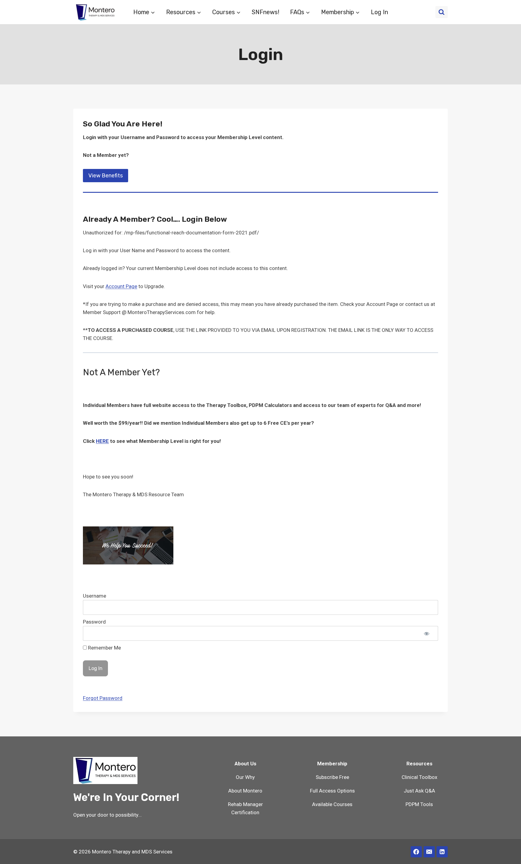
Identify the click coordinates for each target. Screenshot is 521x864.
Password (94, 622)
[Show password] (426, 633)
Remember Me (104, 648)
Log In (379, 12)
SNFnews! (265, 12)
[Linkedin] (442, 851)
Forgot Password (102, 698)
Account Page (121, 286)
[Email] (429, 851)
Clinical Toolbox (419, 777)
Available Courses (332, 804)
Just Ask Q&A (419, 791)
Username (94, 596)
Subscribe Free (332, 777)
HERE (102, 441)
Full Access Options (332, 791)
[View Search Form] (441, 12)
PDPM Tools (419, 804)
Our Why (245, 777)
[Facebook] (416, 851)
